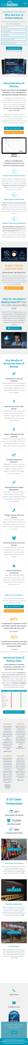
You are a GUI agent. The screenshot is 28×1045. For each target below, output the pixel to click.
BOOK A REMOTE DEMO (15, 128)
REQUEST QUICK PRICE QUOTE (14, 711)
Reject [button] (14, 1035)
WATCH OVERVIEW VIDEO (14, 288)
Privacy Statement (19, 50)
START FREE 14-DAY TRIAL (15, 132)
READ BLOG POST (14, 328)
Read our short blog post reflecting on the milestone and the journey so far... (14, 1041)
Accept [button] (14, 1032)
